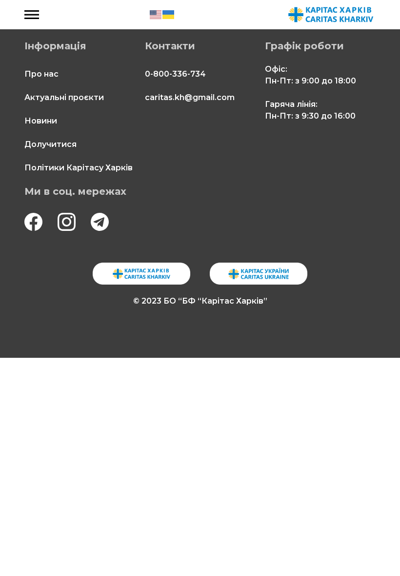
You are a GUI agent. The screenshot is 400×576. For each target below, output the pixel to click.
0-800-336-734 (175, 74)
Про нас (41, 74)
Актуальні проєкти (64, 97)
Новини (40, 120)
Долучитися (50, 144)
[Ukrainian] (168, 14)
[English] (156, 14)
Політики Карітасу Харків (78, 167)
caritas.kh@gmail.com (190, 97)
